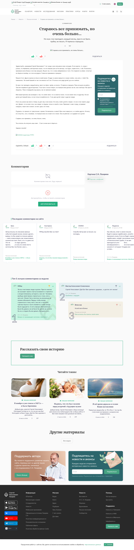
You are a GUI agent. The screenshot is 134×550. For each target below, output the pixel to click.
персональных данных (93, 544)
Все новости (83, 496)
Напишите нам (27, 356)
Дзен (9, 528)
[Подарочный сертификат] (113, 11)
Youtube (10, 518)
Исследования (49, 11)
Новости (37, 11)
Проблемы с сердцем (72, 295)
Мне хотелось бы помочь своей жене (87, 314)
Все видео (67, 441)
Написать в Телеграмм (113, 510)
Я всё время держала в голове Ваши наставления (105, 405)
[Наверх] (131, 529)
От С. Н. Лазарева (84, 500)
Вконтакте (11, 513)
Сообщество (83, 513)
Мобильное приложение (33, 510)
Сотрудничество (31, 503)
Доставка (55, 516)
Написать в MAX (111, 513)
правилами (108, 476)
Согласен (109, 544)
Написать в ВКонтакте (113, 517)
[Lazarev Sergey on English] (114, 4)
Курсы (77, 11)
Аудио (54, 503)
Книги (84, 11)
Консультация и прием (33, 500)
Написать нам (113, 526)
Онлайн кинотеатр (45, 2)
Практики (69, 11)
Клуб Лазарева (25, 2)
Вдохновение (83, 506)
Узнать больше (22, 475)
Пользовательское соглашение (35, 522)
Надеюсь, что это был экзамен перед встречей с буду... (53, 258)
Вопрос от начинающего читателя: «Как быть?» (33, 317)
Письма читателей (29, 400)
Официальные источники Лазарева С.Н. (37, 514)
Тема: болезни (56, 510)
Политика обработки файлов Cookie (37, 529)
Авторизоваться (48, 204)
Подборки (55, 506)
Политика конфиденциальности (36, 519)
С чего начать (106, 4)
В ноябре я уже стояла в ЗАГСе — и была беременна (17, 258)
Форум (91, 11)
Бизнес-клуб (65, 2)
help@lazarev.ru (110, 521)
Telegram (11, 523)
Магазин (60, 11)
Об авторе (28, 11)
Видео (54, 496)
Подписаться (106, 110)
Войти (120, 4)
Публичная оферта (32, 525)
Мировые (82, 503)
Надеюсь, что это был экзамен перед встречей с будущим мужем (67, 405)
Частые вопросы (111, 496)
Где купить (109, 500)
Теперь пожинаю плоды (80, 259)
